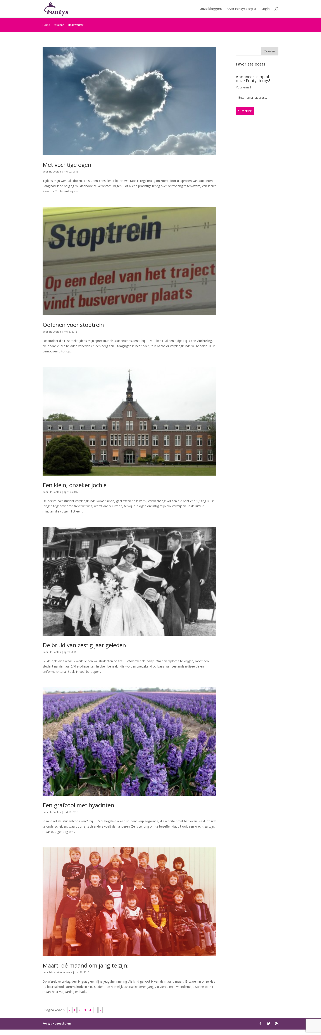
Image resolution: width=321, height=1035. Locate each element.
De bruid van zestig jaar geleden (84, 645)
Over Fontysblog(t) (241, 9)
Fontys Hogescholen (57, 1023)
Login (265, 9)
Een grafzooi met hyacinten (78, 805)
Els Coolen (55, 171)
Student (59, 25)
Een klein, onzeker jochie (75, 485)
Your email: (244, 87)
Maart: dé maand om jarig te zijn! (86, 965)
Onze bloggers (211, 9)
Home (46, 25)
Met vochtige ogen (67, 165)
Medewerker (75, 25)
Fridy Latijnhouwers (60, 972)
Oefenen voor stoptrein (73, 325)
